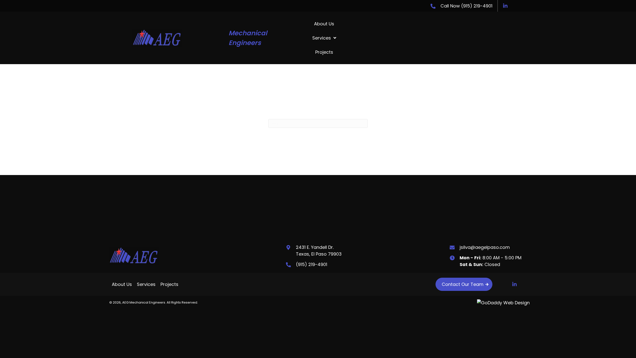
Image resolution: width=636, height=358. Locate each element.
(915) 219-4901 (476, 6)
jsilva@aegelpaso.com (485, 247)
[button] (505, 5)
